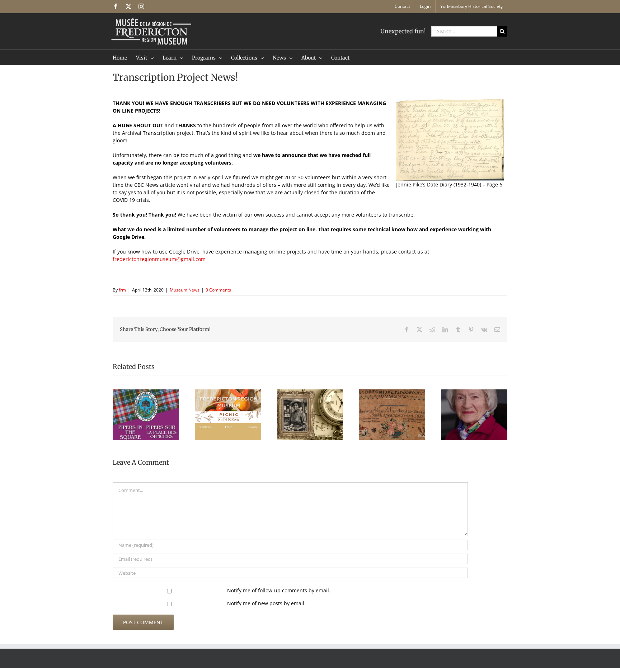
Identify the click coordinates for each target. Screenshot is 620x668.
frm (122, 290)
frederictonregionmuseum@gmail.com (159, 259)
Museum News (184, 290)
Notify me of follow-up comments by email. (278, 590)
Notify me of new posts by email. (266, 603)
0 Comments (218, 290)
